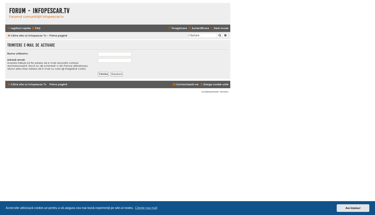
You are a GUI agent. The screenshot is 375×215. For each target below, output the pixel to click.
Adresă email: (16, 59)
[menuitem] (36, 28)
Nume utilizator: (18, 53)
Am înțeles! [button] (353, 208)
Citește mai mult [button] (146, 208)
